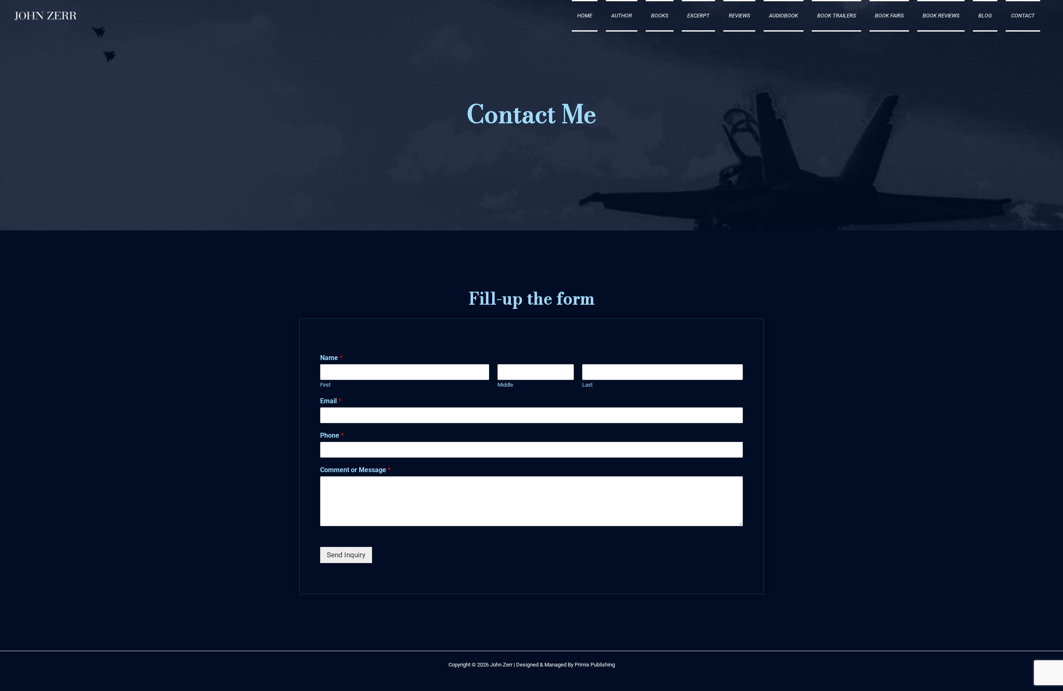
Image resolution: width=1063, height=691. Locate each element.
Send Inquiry (346, 555)
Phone (332, 435)
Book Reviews (941, 15)
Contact (1023, 15)
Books (659, 15)
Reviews (739, 15)
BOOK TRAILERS (836, 15)
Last (587, 385)
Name (331, 358)
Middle (505, 385)
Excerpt (698, 15)
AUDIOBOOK (783, 15)
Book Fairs (889, 15)
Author (621, 15)
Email (330, 401)
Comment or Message (355, 470)
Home (584, 15)
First (325, 385)
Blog (985, 15)
